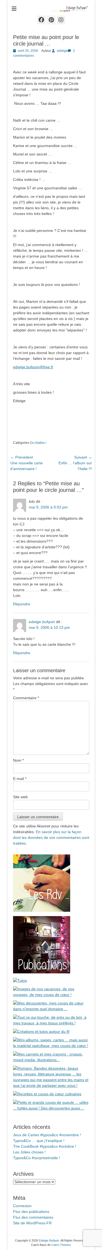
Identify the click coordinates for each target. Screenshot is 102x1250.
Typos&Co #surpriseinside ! (36, 1158)
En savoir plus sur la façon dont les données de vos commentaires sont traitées (51, 837)
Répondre (21, 604)
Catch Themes (61, 1244)
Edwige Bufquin (49, 1240)
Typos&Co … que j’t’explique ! (38, 1140)
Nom (18, 760)
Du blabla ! (38, 443)
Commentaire (26, 698)
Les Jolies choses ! (29, 1152)
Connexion (22, 1206)
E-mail (19, 778)
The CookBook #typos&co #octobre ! (44, 1146)
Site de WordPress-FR (32, 1223)
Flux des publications (31, 1211)
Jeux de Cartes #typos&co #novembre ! (47, 1135)
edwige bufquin (42, 622)
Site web (20, 797)
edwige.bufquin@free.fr (33, 367)
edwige (62, 51)
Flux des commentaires (33, 1217)
